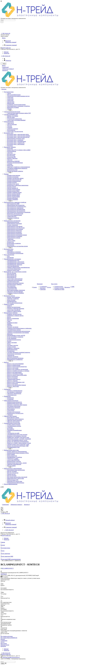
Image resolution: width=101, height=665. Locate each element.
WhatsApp (6, 53)
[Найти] (2, 22)
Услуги (2, 642)
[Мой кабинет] (1, 506)
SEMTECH (4, 574)
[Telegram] (4, 58)
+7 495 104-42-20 (5, 33)
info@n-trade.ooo (6, 47)
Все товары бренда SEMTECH (9, 637)
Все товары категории (7, 636)
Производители (5, 644)
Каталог (3, 639)
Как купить (4, 643)
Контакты (3, 646)
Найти (2, 663)
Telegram (6, 52)
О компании (4, 640)
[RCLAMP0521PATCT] (7, 568)
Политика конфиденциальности (11, 657)
